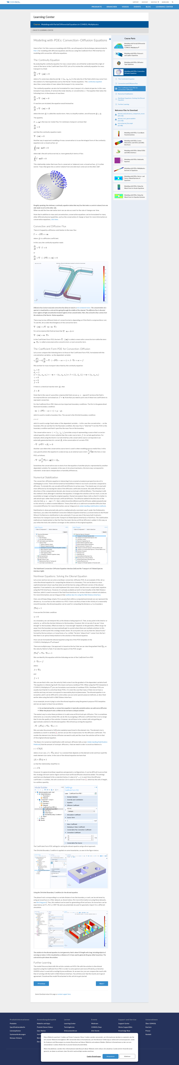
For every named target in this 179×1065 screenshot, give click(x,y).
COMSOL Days (96, 1027)
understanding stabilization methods (92, 506)
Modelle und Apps (43, 1023)
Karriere (149, 1027)
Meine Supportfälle (125, 1027)
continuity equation (95, 82)
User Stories (41, 1031)
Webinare (94, 1023)
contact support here (64, 994)
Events (137, 6)
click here (54, 219)
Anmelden (165, 2)
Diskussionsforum (70, 1031)
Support (136, 2)
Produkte (97, 6)
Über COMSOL (151, 1023)
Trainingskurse (69, 1027)
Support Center (123, 1023)
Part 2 (36, 51)
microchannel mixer (83, 308)
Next (102, 984)
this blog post (41, 902)
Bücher (39, 1038)
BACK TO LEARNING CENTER (43, 30)
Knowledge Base (124, 1031)
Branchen (112, 6)
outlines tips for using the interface (83, 595)
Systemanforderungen (18, 1034)
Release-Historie (16, 1038)
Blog (148, 6)
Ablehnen (127, 1056)
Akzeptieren (111, 1056)
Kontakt (145, 2)
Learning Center (164, 6)
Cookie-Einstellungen (94, 1056)
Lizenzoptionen (15, 1031)
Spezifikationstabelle (17, 1027)
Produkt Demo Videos (45, 1027)
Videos (125, 6)
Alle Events (95, 1031)
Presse (148, 1031)
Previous (41, 984)
